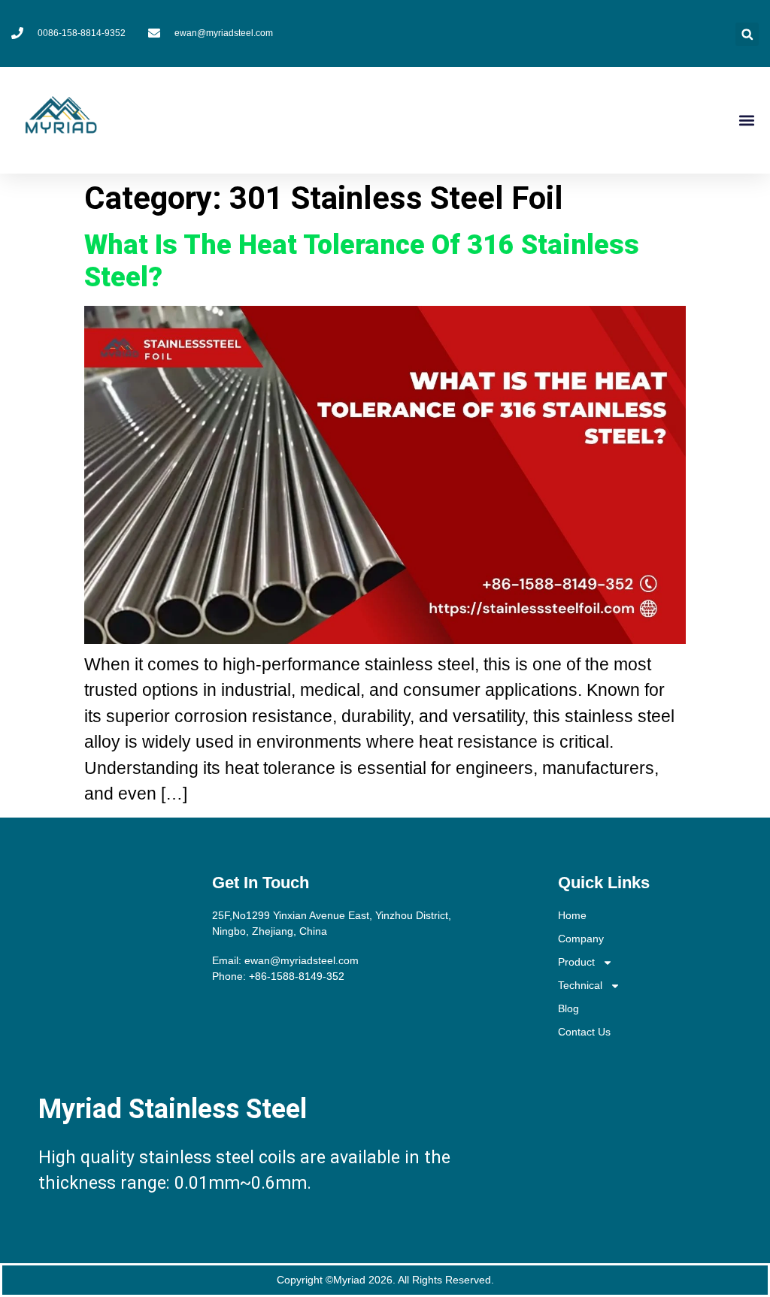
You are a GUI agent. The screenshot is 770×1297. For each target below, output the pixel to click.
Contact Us (584, 1032)
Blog (568, 1008)
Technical (580, 985)
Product (576, 962)
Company (581, 939)
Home (572, 915)
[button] (747, 34)
